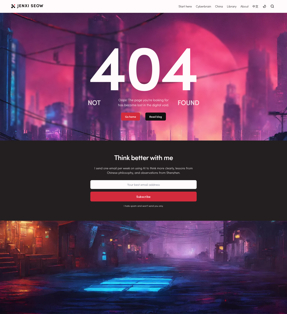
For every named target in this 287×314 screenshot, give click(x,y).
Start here (185, 6)
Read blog (155, 116)
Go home (130, 116)
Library (232, 6)
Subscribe (143, 196)
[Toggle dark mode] (264, 6)
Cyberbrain (203, 6)
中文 (255, 6)
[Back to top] (280, 306)
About (244, 6)
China (219, 6)
